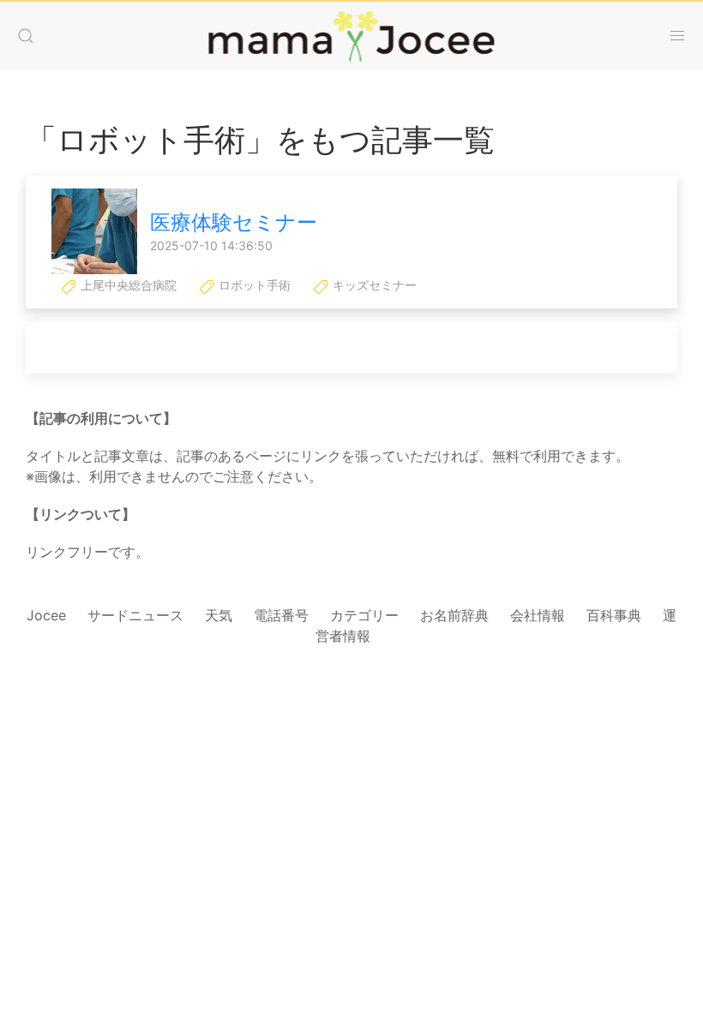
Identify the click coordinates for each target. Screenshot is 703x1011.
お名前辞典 (454, 615)
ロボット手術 (253, 285)
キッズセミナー (373, 285)
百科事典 (613, 615)
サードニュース (135, 615)
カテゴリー (364, 615)
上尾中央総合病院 (127, 285)
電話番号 (281, 615)
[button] (25, 36)
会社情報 (537, 615)
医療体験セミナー (233, 222)
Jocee (46, 615)
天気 (218, 615)
